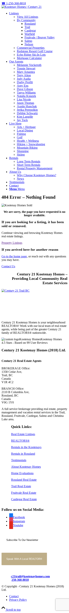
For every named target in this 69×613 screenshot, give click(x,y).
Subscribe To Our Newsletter (22, 540)
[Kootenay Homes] (22, 6)
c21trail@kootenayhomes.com (30, 576)
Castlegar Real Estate (24, 499)
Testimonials (18, 460)
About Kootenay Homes (26, 466)
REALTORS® (20, 440)
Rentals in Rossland (23, 453)
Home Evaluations (22, 473)
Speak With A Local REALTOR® (24, 558)
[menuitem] (38, 36)
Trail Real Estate (21, 486)
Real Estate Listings (23, 434)
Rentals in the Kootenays (26, 447)
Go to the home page (14, 256)
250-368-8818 (20, 579)
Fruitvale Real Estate (23, 492)
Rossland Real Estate (24, 479)
